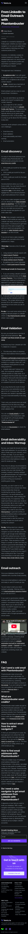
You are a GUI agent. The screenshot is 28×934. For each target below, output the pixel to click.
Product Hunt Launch (20, 890)
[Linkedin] (10, 929)
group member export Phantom (13, 260)
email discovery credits (8, 163)
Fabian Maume (8, 31)
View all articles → (19, 897)
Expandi (16, 645)
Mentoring (3, 892)
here (10, 190)
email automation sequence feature (15, 591)
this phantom (13, 427)
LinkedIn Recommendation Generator (19, 907)
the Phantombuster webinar (16, 316)
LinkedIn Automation (8, 33)
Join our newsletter (14, 841)
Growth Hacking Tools (6, 890)
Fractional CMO (18, 895)
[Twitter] (6, 929)
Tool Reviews (18, 884)
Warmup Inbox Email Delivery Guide (12, 558)
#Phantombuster (15, 26)
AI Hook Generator (20, 902)
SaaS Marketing (19, 886)
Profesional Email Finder (17, 718)
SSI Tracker (4, 912)
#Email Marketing (6, 26)
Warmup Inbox (12, 689)
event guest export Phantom (16, 264)
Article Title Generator (20, 914)
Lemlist (10, 645)
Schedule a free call (14, 873)
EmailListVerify (14, 413)
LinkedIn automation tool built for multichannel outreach (13, 643)
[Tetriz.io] (6, 3)
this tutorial (4, 685)
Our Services (4, 884)
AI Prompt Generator (20, 904)
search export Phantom (11, 255)
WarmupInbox (5, 512)
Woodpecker (5, 691)
